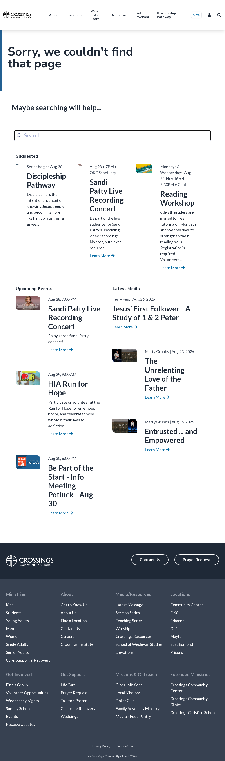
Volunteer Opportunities (27, 692)
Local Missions (128, 692)
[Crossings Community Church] (17, 14)
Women (13, 636)
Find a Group (17, 684)
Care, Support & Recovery (28, 660)
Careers (67, 636)
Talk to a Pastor (74, 700)
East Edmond (181, 644)
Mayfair (177, 636)
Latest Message (129, 604)
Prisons (176, 652)
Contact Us (150, 559)
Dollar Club (125, 700)
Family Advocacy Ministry (138, 708)
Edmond (177, 620)
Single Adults (17, 644)
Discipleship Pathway (166, 15)
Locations (74, 15)
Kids (9, 604)
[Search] (19, 135)
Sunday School (18, 708)
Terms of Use (124, 746)
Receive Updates (20, 724)
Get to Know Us (74, 604)
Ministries (120, 15)
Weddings (69, 716)
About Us (68, 612)
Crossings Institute (77, 644)
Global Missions (129, 684)
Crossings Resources (134, 636)
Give (196, 14)
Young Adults (17, 620)
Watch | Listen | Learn (96, 15)
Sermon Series (128, 612)
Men (10, 628)
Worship (123, 628)
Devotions (125, 652)
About (54, 15)
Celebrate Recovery (78, 708)
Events (12, 716)
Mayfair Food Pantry (133, 716)
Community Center (186, 604)
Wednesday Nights (22, 700)
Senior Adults (17, 652)
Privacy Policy (101, 746)
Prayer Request (197, 559)
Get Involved (142, 15)
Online (176, 628)
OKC (174, 612)
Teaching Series (129, 620)
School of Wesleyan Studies (139, 644)
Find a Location (74, 620)
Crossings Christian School (193, 712)
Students (14, 612)
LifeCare (68, 684)
